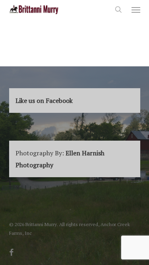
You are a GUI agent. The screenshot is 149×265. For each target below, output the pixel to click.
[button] (136, 10)
